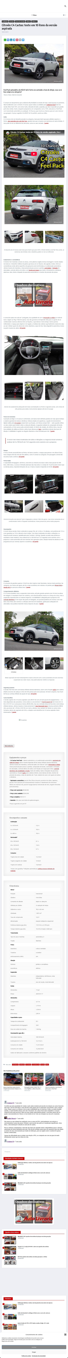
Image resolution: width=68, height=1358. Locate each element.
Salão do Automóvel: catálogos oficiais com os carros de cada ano (34, 1172)
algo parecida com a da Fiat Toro (17, 121)
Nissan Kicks (58, 585)
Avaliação (5, 21)
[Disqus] (34, 1122)
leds (40, 429)
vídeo (47, 1064)
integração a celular (49, 317)
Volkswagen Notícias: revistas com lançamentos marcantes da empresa (35, 1162)
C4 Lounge (17, 423)
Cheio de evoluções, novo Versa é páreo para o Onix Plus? (53, 1088)
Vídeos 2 (34, 21)
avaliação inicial (51, 105)
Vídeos (28, 21)
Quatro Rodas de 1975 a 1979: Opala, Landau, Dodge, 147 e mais (33, 1323)
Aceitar (34, 1347)
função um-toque (34, 270)
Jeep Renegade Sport (42, 706)
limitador (55, 268)
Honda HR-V (7, 587)
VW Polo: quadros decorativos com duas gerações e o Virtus (32, 1256)
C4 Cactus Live (35, 1064)
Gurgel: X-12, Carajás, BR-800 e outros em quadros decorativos (33, 1246)
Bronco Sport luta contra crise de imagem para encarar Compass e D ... (13, 1088)
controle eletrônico (9, 599)
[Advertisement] (34, 561)
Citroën (12, 21)
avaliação (22, 1064)
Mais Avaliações (9, 746)
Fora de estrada (20, 21)
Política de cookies (26, 1356)
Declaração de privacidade (39, 1356)
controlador (47, 268)
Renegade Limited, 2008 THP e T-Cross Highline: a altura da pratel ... (33, 1088)
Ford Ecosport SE (47, 702)
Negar (34, 1352)
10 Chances (15, 1064)
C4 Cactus (28, 1064)
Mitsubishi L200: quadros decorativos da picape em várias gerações (34, 1183)
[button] (65, 1334)
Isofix (54, 689)
